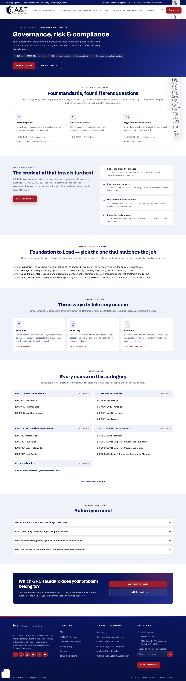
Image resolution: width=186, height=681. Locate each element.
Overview (83, 393)
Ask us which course (138, 584)
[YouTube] (45, 654)
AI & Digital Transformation (108, 651)
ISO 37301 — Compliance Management (35, 141)
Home (34, 10)
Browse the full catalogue (93, 482)
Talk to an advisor (24, 199)
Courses (105, 3)
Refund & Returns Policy (145, 677)
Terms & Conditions (68, 656)
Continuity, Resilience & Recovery (111, 637)
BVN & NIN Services (68, 637)
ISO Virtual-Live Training (67, 10)
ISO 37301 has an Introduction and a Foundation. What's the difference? (50, 550)
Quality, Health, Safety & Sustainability (112, 656)
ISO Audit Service (130, 10)
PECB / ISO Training (28, 27)
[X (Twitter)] (21, 654)
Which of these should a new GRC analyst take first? (41, 522)
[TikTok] (39, 654)
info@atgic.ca (14, 3)
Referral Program (118, 3)
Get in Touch (144, 626)
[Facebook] (15, 654)
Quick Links (66, 626)
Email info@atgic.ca (138, 592)
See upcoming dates (133, 346)
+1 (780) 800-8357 (149, 636)
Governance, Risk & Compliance (110, 646)
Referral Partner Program (70, 642)
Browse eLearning (78, 346)
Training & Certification (109, 626)
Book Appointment (148, 665)
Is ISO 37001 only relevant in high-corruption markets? (42, 531)
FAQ (129, 3)
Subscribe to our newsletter (151, 649)
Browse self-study (24, 346)
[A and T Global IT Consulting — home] (17, 10)
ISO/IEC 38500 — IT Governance (140, 137)
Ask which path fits (49, 65)
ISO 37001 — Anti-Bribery (83, 137)
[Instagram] (27, 654)
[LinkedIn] (33, 654)
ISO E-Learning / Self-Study (90, 10)
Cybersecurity (102, 632)
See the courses (24, 65)
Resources (151, 10)
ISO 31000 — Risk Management (31, 137)
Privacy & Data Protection (107, 642)
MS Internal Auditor (134, 141)
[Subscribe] (170, 654)
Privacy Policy (66, 646)
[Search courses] (162, 10)
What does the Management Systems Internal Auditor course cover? (49, 541)
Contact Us (174, 10)
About (142, 10)
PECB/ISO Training (46, 10)
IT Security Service (111, 10)
